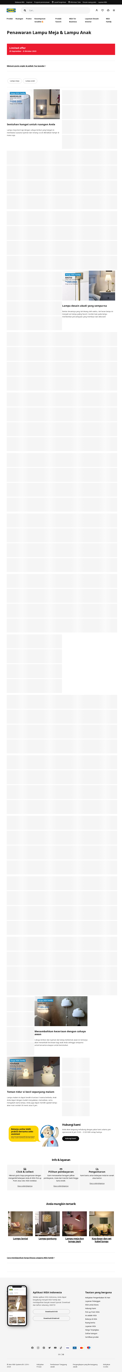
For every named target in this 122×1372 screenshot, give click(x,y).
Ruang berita (90, 1322)
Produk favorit (58, 20)
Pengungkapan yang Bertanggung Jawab (85, 1365)
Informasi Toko (75, 2)
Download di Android (51, 1318)
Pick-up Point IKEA (92, 1312)
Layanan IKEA (102, 2)
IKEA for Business (73, 20)
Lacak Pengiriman (60, 2)
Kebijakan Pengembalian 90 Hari (97, 1297)
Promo (29, 19)
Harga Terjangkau (92, 1330)
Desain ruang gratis (89, 2)
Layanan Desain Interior (92, 20)
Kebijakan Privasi (40, 1365)
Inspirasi (29, 2)
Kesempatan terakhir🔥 (39, 20)
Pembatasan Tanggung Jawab (58, 1365)
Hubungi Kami (90, 1308)
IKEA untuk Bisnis (92, 1305)
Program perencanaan (42, 2)
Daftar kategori (91, 1333)
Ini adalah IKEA (91, 1315)
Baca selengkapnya (25, 1186)
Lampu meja (14, 81)
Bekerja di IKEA (91, 1319)
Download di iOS (51, 1312)
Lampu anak (30, 81)
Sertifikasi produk (92, 1337)
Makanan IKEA (19, 2)
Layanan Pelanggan (92, 1301)
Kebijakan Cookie (106, 1365)
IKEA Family (109, 20)
